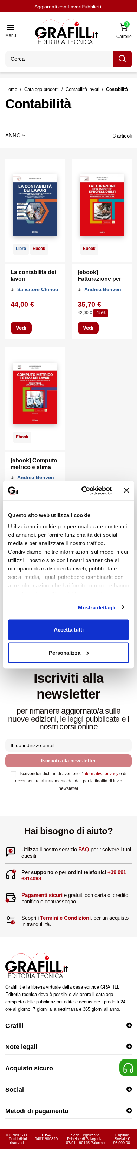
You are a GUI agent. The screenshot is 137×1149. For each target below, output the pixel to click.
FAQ (83, 849)
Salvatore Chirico (37, 289)
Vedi (21, 328)
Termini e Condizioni (65, 918)
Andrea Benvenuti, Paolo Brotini (55, 477)
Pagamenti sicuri (42, 895)
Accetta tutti (69, 630)
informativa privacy (100, 773)
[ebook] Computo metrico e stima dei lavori (34, 467)
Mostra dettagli (97, 607)
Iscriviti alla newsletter (68, 761)
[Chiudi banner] (126, 490)
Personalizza (64, 652)
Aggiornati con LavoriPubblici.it (68, 6)
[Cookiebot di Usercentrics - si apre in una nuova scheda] (84, 490)
